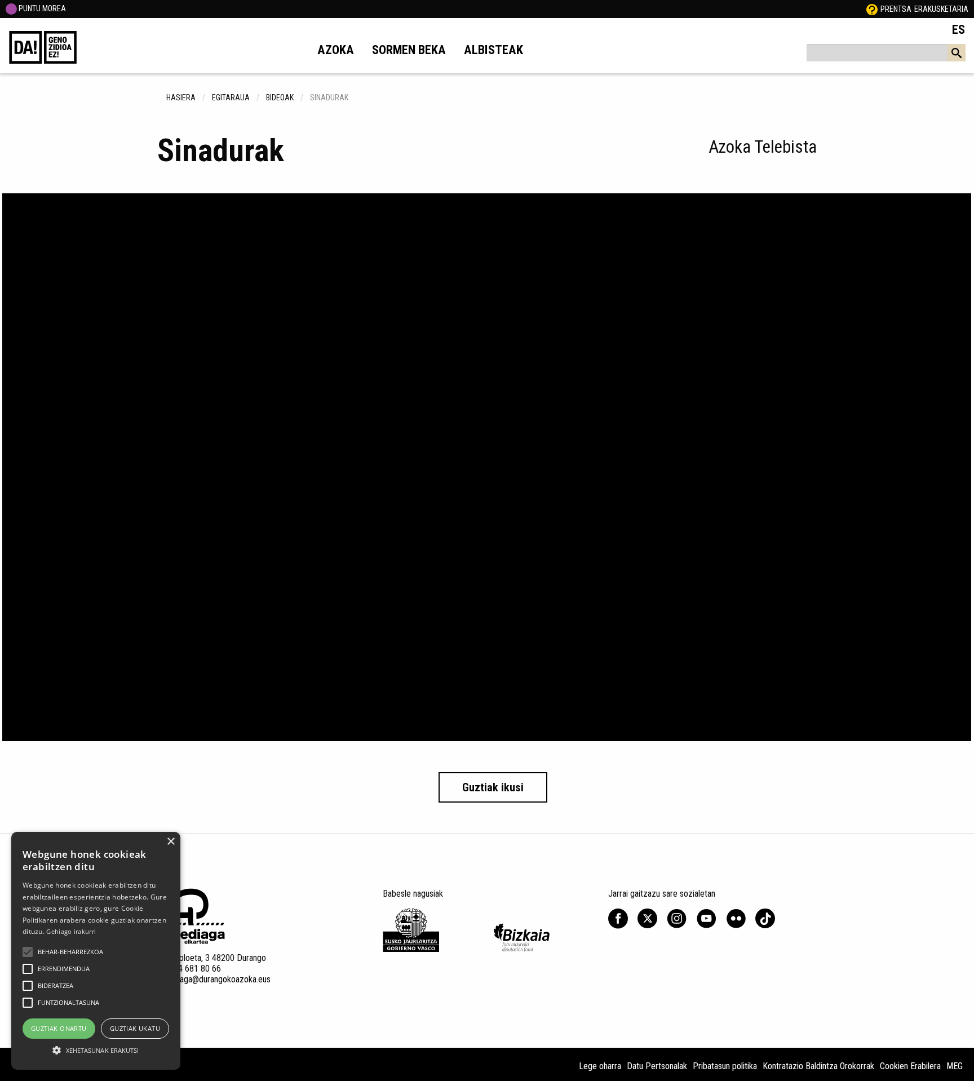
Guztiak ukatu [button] (135, 1028)
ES (958, 29)
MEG (954, 1066)
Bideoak (280, 97)
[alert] (95, 951)
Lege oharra (600, 1066)
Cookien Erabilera (910, 1066)
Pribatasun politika (725, 1066)
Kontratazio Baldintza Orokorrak (818, 1066)
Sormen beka (409, 49)
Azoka (335, 49)
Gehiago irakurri (71, 931)
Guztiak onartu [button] (59, 1028)
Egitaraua (231, 97)
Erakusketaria (941, 9)
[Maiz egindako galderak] (872, 9)
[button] (27, 952)
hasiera (181, 97)
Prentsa (895, 9)
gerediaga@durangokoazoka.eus (214, 979)
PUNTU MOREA (41, 8)
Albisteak (493, 49)
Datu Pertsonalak (657, 1066)
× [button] (170, 842)
